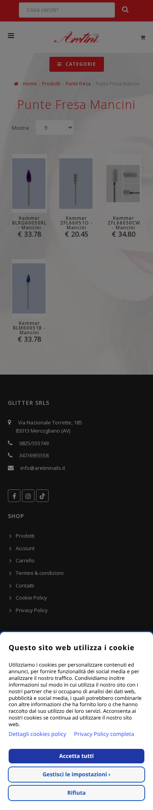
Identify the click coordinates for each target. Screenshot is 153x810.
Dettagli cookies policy (37, 734)
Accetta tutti (76, 756)
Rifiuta (76, 793)
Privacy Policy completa (104, 734)
